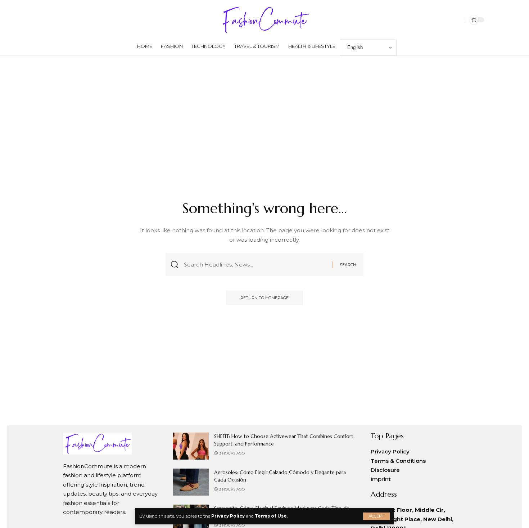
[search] (458, 19)
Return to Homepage (264, 297)
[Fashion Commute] (264, 19)
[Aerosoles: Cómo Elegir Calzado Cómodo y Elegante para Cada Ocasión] (191, 482)
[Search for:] (255, 264)
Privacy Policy (228, 516)
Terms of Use (271, 516)
